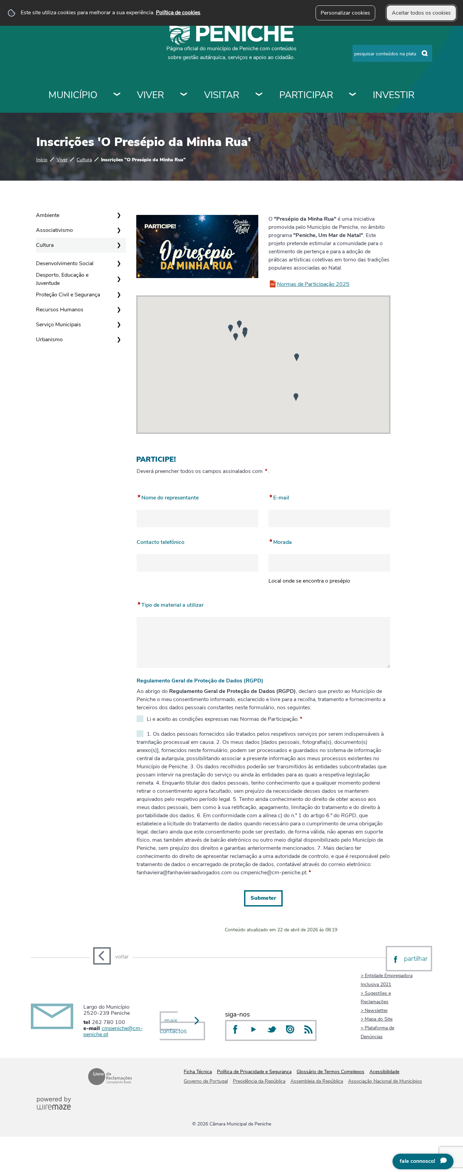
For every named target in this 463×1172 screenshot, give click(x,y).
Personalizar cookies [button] (345, 13)
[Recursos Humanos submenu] (118, 309)
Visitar (221, 95)
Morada (280, 541)
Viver (150, 95)
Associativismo (54, 230)
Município (72, 95)
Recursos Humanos (59, 309)
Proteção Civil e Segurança (68, 294)
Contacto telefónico (160, 541)
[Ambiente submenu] (118, 215)
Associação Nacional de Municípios (385, 1081)
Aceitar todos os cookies (421, 13)
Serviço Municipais (58, 324)
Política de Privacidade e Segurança (254, 1071)
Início (41, 159)
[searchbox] (392, 53)
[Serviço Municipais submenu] (118, 324)
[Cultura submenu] (118, 245)
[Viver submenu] (184, 95)
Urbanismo (49, 339)
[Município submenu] (117, 95)
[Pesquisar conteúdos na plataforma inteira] (424, 53)
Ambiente (47, 215)
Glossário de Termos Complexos (330, 1071)
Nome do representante (168, 496)
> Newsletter (374, 1010)
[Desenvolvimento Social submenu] (118, 263)
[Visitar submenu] (259, 95)
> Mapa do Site (376, 1018)
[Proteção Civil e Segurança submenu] (118, 294)
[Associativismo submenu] (118, 230)
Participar (306, 95)
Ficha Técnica (198, 1071)
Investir (394, 95)
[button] (230, 328)
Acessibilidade (384, 1071)
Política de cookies (178, 12)
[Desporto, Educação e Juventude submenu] (118, 279)
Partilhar (415, 958)
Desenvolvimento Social (65, 263)
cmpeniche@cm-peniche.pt (113, 1031)
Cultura (84, 159)
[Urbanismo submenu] (118, 339)
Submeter (263, 898)
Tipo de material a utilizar (170, 604)
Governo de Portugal (206, 1081)
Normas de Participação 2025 (313, 284)
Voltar (121, 956)
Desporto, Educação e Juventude (62, 279)
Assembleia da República (316, 1081)
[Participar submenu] (352, 95)
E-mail (278, 496)
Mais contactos (173, 1026)
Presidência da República (259, 1081)
